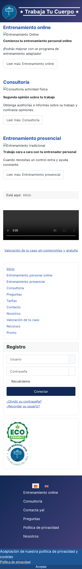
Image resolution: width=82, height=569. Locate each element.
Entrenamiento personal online (29, 275)
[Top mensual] (17, 454)
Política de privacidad (41, 527)
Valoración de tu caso (23, 320)
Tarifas (12, 301)
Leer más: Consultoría (23, 120)
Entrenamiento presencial (32, 138)
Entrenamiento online (27, 27)
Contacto (14, 307)
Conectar (41, 391)
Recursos (13, 326)
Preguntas (14, 294)
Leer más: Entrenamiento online (30, 64)
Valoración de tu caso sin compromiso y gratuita (41, 250)
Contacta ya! (33, 510)
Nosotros (13, 313)
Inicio (11, 269)
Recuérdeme (20, 381)
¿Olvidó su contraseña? (24, 401)
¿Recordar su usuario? (23, 406)
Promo (12, 333)
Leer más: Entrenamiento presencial (33, 175)
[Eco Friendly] (17, 432)
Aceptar (41, 566)
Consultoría (16, 82)
